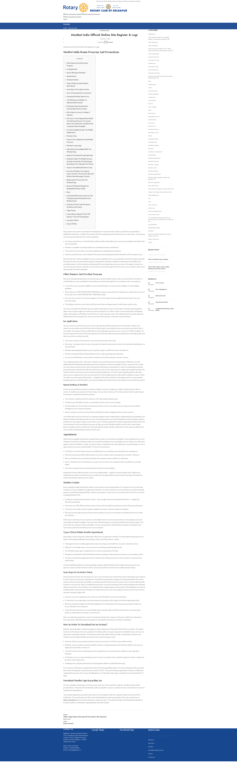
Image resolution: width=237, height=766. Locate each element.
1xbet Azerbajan (153, 45)
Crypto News (152, 100)
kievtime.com (152, 126)
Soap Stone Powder (162, 302)
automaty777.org (153, 66)
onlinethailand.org (153, 195)
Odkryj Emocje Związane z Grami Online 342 (160, 189)
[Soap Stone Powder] (151, 303)
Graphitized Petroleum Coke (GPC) (165, 309)
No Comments (161, 254)
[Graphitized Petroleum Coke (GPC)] (151, 310)
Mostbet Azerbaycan (154, 158)
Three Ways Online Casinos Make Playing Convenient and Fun (158, 268)
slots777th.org (152, 205)
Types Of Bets (72, 224)
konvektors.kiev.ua (153, 129)
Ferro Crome (160, 283)
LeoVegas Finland (153, 139)
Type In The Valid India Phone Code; (79, 168)
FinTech (150, 103)
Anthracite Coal (160, 296)
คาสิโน (150, 242)
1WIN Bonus (152, 34)
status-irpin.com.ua (153, 214)
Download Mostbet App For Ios (78, 96)
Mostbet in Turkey (153, 164)
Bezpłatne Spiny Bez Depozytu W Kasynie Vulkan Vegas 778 (160, 77)
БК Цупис (151, 231)
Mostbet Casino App (74, 146)
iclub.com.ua (151, 113)
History (150, 746)
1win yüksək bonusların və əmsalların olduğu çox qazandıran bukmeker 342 (159, 38)
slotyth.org (151, 208)
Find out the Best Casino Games (158, 259)
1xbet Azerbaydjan (153, 54)
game (149, 110)
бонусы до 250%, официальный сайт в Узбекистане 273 (159, 235)
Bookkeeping (152, 84)
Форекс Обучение (153, 239)
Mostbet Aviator (73, 80)
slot (149, 198)
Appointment (71, 76)
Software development (155, 211)
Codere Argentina (153, 94)
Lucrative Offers (73, 220)
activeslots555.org (153, 57)
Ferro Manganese (161, 289)
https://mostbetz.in (70, 700)
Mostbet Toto (72, 136)
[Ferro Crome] (151, 284)
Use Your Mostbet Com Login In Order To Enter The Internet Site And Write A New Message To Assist (80, 173)
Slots (68, 192)
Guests (150, 753)
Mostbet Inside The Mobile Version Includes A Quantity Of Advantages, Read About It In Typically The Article (80, 161)
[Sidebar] (2, 763)
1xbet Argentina (153, 42)
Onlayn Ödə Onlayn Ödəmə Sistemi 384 (159, 192)
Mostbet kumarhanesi (154, 174)
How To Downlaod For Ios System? (79, 93)
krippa (150, 135)
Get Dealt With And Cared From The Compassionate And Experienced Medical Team (80, 198)
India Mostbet (152, 119)
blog (149, 81)
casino (150, 87)
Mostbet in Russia (153, 161)
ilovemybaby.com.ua (154, 116)
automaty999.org (153, 70)
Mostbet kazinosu (153, 171)
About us (151, 740)
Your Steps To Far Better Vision (78, 89)
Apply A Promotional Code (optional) (80, 155)
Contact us (151, 757)
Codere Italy (151, 97)
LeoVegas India (152, 142)
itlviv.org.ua (151, 123)
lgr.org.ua (150, 148)
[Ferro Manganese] (151, 290)
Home (65, 28)
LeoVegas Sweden (153, 145)
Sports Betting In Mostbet (76, 73)
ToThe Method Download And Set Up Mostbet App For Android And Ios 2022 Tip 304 (160, 219)
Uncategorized (152, 224)
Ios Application (72, 69)
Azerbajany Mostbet (154, 73)
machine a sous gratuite (155, 151)
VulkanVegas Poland (154, 227)
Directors (151, 743)
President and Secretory (155, 750)
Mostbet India (73, 28)
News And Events (153, 185)
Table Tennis (71, 211)
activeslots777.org (153, 60)
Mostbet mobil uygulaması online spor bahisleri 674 (159, 178)
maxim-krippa (152, 155)
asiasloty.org (151, 63)
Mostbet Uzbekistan (154, 182)
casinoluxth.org (152, 91)
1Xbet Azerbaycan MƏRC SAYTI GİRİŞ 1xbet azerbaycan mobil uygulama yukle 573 (160, 49)
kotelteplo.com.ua (153, 132)
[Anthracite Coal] (151, 296)
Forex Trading (152, 107)
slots (149, 201)
